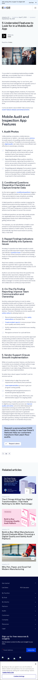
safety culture (6, 313)
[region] (19, 670)
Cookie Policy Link (8, 672)
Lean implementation (12, 385)
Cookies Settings (19, 676)
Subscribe (31, 650)
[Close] (36, 664)
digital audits (9, 144)
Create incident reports (12, 322)
